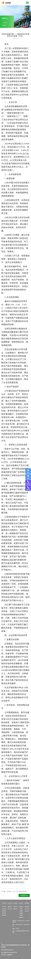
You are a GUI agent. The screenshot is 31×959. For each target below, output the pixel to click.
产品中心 (21, 903)
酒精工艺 (10, 906)
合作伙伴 (27, 911)
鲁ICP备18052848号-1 (7, 950)
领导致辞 (4, 913)
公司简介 (4, 906)
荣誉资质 (4, 915)
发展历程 (4, 911)
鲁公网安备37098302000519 (9, 952)
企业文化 (4, 909)
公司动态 (4, 22)
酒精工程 (27, 906)
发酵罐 (21, 913)
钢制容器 (21, 917)
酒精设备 (21, 906)
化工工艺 (10, 909)
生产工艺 (10, 903)
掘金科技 (9, 954)
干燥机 (21, 915)
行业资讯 (4, 25)
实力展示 (15, 903)
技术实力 (15, 906)
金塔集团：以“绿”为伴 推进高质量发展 (17, 891)
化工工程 (27, 909)
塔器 (21, 909)
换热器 (21, 911)
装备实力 (15, 909)
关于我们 (4, 903)
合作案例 (27, 903)
